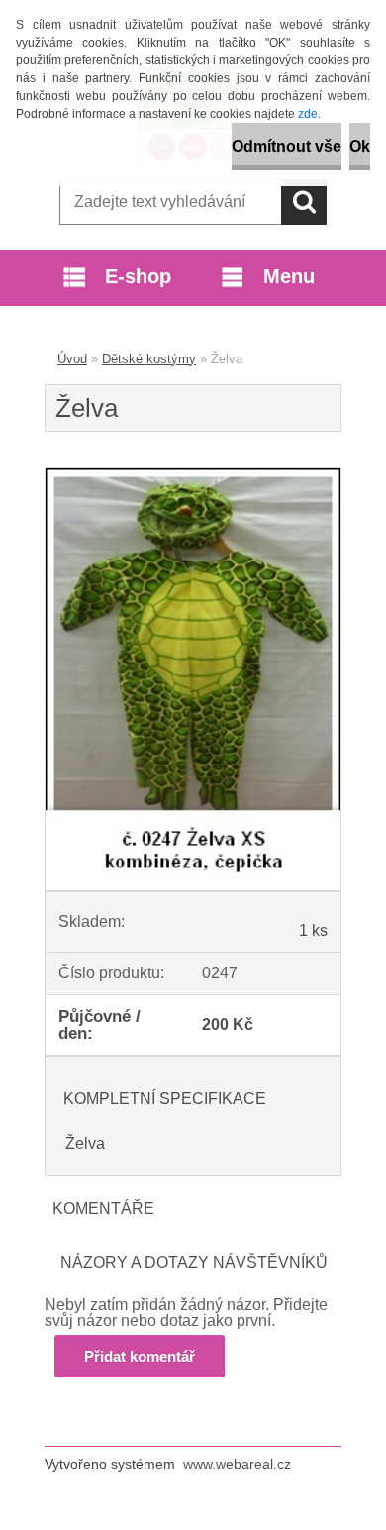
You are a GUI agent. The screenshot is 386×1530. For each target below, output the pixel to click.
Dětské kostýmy (149, 359)
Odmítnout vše (286, 146)
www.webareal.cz (237, 1464)
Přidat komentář (139, 1356)
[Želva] (193, 475)
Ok (359, 146)
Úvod (72, 359)
